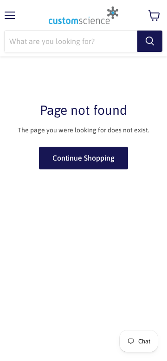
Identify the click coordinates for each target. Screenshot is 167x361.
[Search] (149, 41)
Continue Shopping (83, 158)
